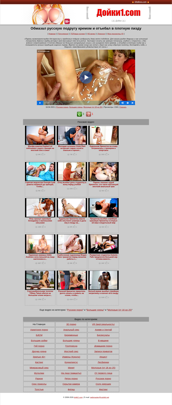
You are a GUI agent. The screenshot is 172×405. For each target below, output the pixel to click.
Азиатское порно (39, 329)
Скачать (123, 107)
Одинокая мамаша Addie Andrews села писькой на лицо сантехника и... (40, 257)
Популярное (63, 34)
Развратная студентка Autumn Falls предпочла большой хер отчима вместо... (103, 257)
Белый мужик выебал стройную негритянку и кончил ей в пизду (104, 292)
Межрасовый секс (39, 367)
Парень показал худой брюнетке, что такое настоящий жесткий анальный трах (103, 184)
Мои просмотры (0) (116, 34)
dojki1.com (78, 397)
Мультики (39, 373)
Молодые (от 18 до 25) (92, 107)
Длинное (101, 34)
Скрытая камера (71, 384)
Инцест (103, 357)
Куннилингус (71, 362)
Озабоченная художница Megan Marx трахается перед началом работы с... (72, 257)
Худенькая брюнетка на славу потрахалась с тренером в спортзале (103, 148)
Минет (71, 367)
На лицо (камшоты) (71, 373)
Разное (39, 378)
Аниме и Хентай (103, 329)
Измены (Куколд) (71, 357)
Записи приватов (103, 351)
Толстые (39, 389)
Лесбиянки (103, 362)
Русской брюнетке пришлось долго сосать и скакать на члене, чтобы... (71, 293)
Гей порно (39, 346)
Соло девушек (103, 384)
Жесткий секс (71, 351)
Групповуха (71, 346)
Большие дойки (39, 340)
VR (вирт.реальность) (103, 324)
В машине (103, 340)
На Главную (39, 324)
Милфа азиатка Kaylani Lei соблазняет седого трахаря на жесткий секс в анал (40, 148)
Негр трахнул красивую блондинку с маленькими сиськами (40, 221)
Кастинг (39, 362)
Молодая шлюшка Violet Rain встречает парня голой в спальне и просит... (71, 148)
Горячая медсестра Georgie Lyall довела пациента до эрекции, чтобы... (40, 184)
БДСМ (39, 335)
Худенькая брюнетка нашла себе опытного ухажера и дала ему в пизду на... (72, 221)
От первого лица (103, 373)
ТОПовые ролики (78, 34)
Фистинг (103, 389)
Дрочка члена (39, 351)
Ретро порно (71, 378)
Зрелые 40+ (39, 357)
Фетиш (71, 389)
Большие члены (75, 107)
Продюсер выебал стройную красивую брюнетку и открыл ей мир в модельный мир (103, 221)
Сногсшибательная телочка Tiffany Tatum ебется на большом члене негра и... (40, 293)
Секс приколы (39, 384)
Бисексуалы (103, 335)
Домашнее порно (103, 346)
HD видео (91, 34)
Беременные (71, 335)
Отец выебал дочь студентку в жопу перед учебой (72, 183)
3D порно (71, 324)
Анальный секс (71, 329)
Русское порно (62, 107)
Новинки (52, 34)
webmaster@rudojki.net (99, 397)
